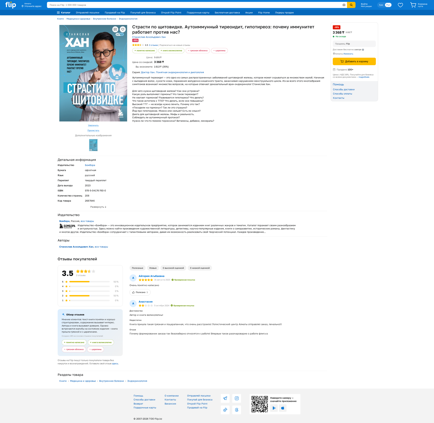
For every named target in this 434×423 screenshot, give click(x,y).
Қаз (381, 5)
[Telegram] (225, 398)
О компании (172, 395)
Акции (249, 12)
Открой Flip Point (171, 12)
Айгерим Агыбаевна (151, 275)
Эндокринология (128, 18)
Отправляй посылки (87, 12)
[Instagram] (236, 398)
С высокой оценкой (173, 268)
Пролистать (93, 130)
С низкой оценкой (200, 268)
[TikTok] (225, 410)
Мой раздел (366, 6)
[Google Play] (274, 408)
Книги (60, 18)
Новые (153, 268)
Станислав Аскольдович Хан (149, 36)
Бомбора (90, 165)
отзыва (153, 45)
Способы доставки (344, 89)
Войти (364, 4)
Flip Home (264, 12)
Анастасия (146, 301)
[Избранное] (400, 5)
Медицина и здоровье (78, 18)
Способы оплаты (342, 93)
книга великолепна (172, 50)
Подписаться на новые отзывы (175, 45)
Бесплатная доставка (227, 12)
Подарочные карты (198, 12)
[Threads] (236, 410)
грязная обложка (199, 50)
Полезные (137, 268)
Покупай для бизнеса (143, 12)
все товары (87, 221)
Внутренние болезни (104, 18)
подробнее (364, 77)
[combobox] (197, 5)
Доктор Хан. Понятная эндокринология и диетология (172, 72)
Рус (388, 5)
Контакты (338, 97)
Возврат (138, 403)
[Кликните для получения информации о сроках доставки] (363, 49)
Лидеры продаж (284, 12)
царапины (220, 50)
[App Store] (283, 408)
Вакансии (170, 403)
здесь (115, 363)
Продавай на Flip (115, 12)
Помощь (138, 395)
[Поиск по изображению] (344, 5)
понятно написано (146, 50)
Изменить (348, 53)
